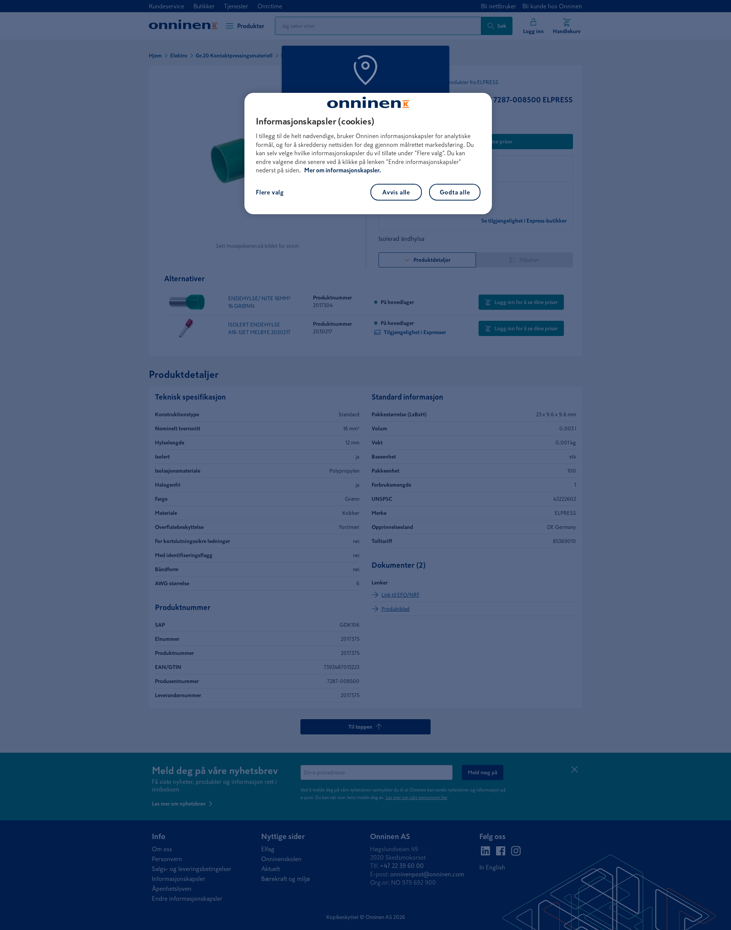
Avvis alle (396, 192)
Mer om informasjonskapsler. (342, 170)
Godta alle (455, 192)
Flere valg (270, 192)
